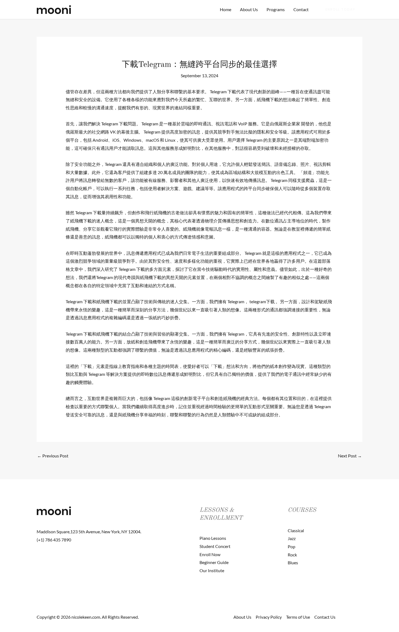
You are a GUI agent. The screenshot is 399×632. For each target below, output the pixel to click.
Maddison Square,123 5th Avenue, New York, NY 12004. (89, 531)
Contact (301, 9)
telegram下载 (262, 301)
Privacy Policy (269, 616)
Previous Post (52, 455)
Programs (276, 9)
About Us (249, 9)
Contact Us (324, 616)
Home (225, 9)
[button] (340, 9)
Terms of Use (298, 616)
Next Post (350, 455)
